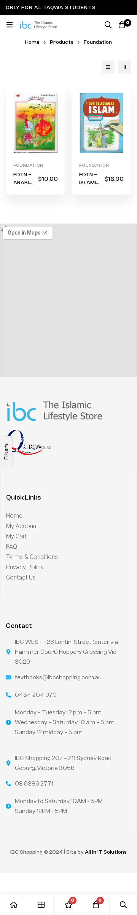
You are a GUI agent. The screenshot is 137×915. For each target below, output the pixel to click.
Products (61, 42)
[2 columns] (124, 67)
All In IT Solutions (106, 852)
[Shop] (41, 904)
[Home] (13, 904)
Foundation (28, 165)
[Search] (108, 25)
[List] (108, 67)
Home (32, 42)
